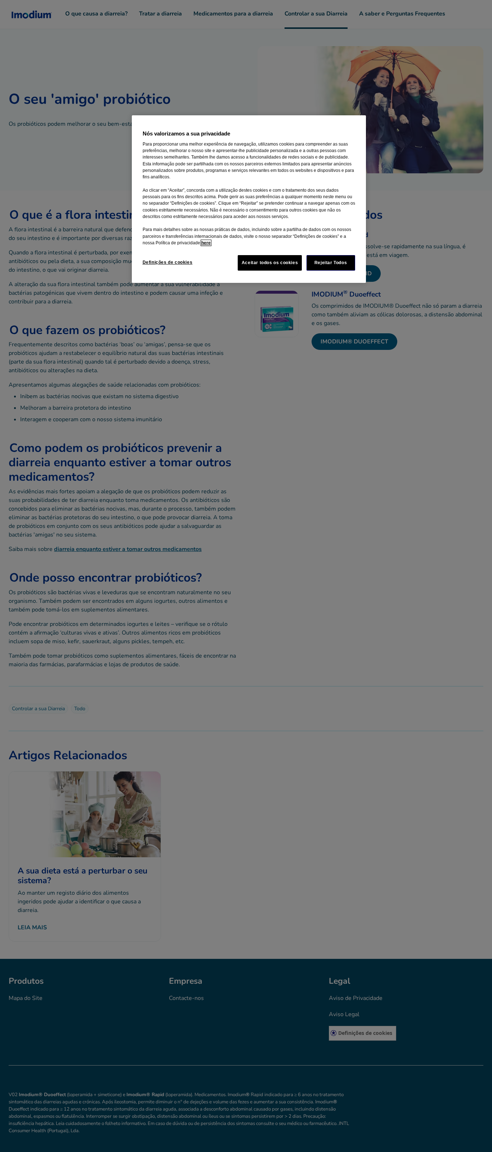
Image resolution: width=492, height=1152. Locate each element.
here (206, 242)
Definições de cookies (168, 262)
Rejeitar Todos (330, 262)
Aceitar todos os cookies (270, 262)
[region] (249, 199)
